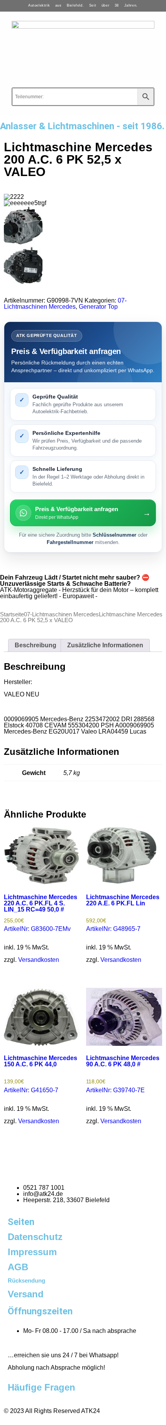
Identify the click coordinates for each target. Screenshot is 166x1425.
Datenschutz (35, 1237)
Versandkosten (38, 959)
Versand (26, 1294)
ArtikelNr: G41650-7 (40, 1074)
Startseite (12, 614)
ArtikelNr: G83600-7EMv (40, 913)
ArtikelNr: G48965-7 (122, 913)
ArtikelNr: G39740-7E (122, 1074)
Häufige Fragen (41, 1387)
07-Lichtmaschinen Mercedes (65, 303)
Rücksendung (26, 1280)
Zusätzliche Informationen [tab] (105, 645)
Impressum (32, 1252)
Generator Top (98, 306)
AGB (18, 1267)
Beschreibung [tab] (35, 645)
